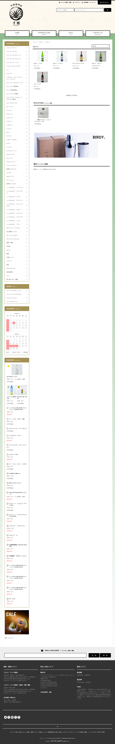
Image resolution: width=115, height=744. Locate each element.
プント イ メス (38, 84)
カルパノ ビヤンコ (97, 63)
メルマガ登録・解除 (66, 2)
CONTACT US (98, 33)
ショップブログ (92, 732)
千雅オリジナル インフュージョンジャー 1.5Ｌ (42, 120)
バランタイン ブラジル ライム (17, 525)
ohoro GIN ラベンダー (12, 376)
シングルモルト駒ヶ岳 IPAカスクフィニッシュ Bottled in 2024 (17, 577)
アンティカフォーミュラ (78, 63)
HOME (17, 33)
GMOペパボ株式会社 (62, 738)
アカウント (77, 2)
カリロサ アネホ (13, 454)
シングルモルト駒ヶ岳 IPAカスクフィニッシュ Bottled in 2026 (17, 408)
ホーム (34, 42)
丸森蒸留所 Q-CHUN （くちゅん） (18, 556)
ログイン (94, 2)
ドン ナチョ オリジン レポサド (18, 464)
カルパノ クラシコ (58, 63)
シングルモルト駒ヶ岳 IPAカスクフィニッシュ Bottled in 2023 (17, 588)
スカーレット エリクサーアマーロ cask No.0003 (18, 515)
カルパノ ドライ (38, 63)
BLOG (71, 33)
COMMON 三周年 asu (14, 473)
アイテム (106, 2)
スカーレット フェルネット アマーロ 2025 (18, 504)
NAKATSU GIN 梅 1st (22, 397)
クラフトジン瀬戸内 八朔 (12, 397)
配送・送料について (32, 732)
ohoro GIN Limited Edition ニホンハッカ (18, 493)
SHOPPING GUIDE (44, 33)
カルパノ (48, 42)
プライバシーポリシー (69, 732)
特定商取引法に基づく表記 (55, 732)
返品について (42, 732)
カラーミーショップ (44, 738)
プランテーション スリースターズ (18, 428)
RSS (99, 732)
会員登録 (86, 2)
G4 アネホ (12, 598)
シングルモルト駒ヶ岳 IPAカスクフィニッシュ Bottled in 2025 (17, 566)
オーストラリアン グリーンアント (18, 445)
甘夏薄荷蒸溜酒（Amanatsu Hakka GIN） (18, 545)
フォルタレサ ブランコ (15, 435)
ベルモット (41, 42)
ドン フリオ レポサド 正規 (16, 419)
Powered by (48, 741)
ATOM (103, 732)
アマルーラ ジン (13, 535)
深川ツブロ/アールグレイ (15, 483)
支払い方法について (20, 732)
